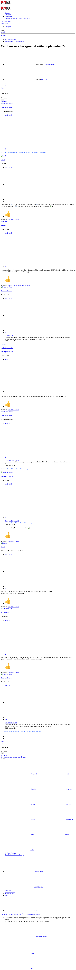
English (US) (38, 887)
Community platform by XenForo (21, 914)
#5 (5, 393)
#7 (5, 517)
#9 (5, 654)
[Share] (19, 132)
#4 (5, 332)
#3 (5, 267)
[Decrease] (6, 751)
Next (2, 88)
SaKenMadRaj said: (11, 723)
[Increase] (5, 751)
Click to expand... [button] (10, 341)
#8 (5, 588)
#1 (5, 149)
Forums (7, 13)
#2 (5, 201)
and (19, 285)
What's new (8, 16)
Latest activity (27, 18)
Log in (3, 32)
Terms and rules (10, 892)
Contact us (8, 890)
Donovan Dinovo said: (12, 521)
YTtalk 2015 (38, 871)
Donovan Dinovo (49, 64)
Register (3, 35)
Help (6, 895)
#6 (5, 457)
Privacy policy (9, 893)
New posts (8, 14)
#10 (6, 719)
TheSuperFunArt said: (12, 460)
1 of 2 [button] (2, 90)
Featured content (10, 18)
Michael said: (9, 335)
